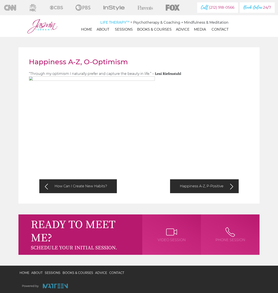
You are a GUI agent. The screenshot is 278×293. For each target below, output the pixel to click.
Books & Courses (154, 29)
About (103, 29)
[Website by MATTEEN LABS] (55, 286)
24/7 (257, 7)
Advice (183, 29)
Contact (220, 29)
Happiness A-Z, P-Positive (201, 186)
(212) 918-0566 (217, 7)
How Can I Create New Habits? (81, 186)
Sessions (124, 29)
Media (200, 29)
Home (86, 29)
